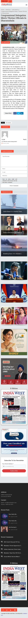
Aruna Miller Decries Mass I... (12, 556)
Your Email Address (7, 464)
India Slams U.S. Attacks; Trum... (13, 211)
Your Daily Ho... (13, 514)
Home (2, 9)
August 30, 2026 (13, 516)
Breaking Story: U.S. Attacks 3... (12, 253)
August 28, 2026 (13, 529)
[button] (14, 270)
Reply (24, 139)
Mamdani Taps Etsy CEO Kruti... (13, 553)
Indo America (15, 9)
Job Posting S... (13, 527)
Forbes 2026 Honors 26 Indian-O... (13, 232)
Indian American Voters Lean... (12, 549)
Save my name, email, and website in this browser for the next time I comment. (9, 180)
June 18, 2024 (6, 42)
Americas (8, 9)
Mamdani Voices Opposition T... (13, 545)
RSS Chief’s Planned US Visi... (12, 542)
